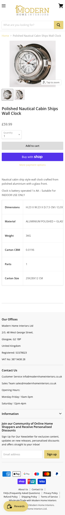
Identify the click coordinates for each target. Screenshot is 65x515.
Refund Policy (11, 496)
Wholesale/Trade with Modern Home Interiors (32, 500)
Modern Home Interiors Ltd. (32, 508)
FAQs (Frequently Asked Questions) (21, 493)
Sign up (52, 454)
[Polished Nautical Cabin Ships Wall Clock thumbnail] (7, 94)
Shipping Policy (29, 496)
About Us (23, 489)
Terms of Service (49, 496)
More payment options (32, 165)
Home (5, 35)
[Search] (58, 25)
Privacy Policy (51, 493)
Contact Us (37, 489)
